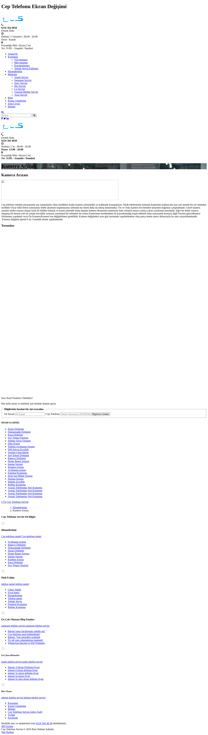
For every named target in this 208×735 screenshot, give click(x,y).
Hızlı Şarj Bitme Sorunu (20, 476)
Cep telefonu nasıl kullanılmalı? (24, 634)
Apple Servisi (21, 77)
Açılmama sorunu (17, 470)
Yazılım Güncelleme (18, 452)
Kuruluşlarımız (22, 65)
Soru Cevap (14, 103)
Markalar (12, 74)
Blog (10, 97)
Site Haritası (7, 732)
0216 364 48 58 (44, 723)
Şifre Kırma (14, 443)
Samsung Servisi (22, 80)
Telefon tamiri (15, 598)
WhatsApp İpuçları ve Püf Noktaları (26, 643)
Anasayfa (13, 53)
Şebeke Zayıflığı (16, 481)
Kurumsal (13, 56)
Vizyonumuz (20, 59)
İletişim (11, 106)
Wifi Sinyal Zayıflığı (18, 449)
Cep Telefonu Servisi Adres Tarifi (25, 712)
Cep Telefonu (53, 414)
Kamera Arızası (16, 467)
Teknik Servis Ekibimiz (26, 68)
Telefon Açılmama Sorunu (21, 446)
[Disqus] (104, 271)
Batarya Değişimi (17, 458)
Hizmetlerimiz (15, 71)
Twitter (11, 714)
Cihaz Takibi (14, 589)
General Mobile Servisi (26, 92)
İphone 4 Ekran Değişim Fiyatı (23, 667)
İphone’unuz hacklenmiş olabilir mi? (26, 631)
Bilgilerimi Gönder (100, 414)
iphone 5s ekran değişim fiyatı (23, 673)
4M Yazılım (7, 726)
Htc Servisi (20, 86)
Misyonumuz (21, 62)
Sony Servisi (20, 83)
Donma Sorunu (16, 478)
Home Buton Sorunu (18, 461)
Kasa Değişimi (15, 434)
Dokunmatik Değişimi (19, 432)
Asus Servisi (20, 95)
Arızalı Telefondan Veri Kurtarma (25, 487)
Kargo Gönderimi (17, 100)
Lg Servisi (19, 89)
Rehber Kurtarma (17, 484)
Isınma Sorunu (15, 464)
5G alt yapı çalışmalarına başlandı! (25, 640)
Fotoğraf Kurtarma (17, 473)
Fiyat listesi (13, 592)
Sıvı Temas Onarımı (18, 437)
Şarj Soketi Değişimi (18, 455)
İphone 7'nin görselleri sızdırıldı (24, 637)
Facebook (13, 717)
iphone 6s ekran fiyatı (19, 676)
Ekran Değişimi (16, 429)
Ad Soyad (9, 414)
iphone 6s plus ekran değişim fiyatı (25, 679)
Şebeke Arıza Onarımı (19, 440)
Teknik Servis (15, 601)
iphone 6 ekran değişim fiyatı (23, 670)
